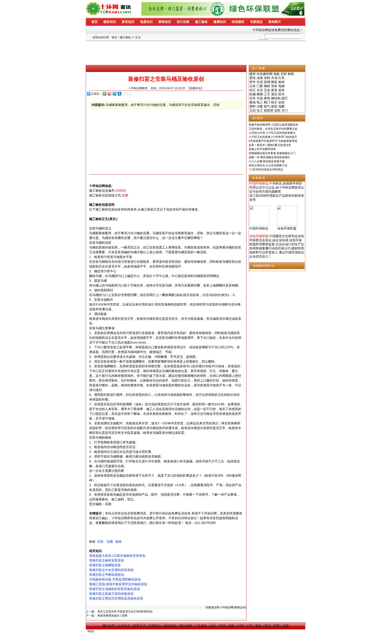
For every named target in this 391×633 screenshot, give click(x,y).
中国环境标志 (258, 228)
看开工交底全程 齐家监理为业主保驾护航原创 (125, 611)
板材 (281, 82)
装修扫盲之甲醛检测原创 (106, 574)
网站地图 (185, 626)
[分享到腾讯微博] (114, 93)
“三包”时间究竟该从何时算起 (266, 169)
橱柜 (291, 74)
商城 (222, 626)
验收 (118, 541)
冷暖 (260, 106)
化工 (260, 110)
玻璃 (267, 82)
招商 (276, 626)
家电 (267, 98)
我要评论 (195, 88)
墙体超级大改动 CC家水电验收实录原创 (117, 555)
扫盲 (100, 541)
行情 (240, 626)
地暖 (281, 106)
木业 (260, 90)
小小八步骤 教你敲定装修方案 (267, 161)
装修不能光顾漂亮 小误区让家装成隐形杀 (273, 124)
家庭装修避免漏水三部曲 (112, 615)
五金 (267, 90)
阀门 (267, 102)
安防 (277, 110)
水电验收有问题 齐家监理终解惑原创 (115, 579)
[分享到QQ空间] (104, 93)
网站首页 (108, 626)
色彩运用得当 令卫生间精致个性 (268, 165)
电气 (267, 106)
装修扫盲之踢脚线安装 (105, 565)
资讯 (267, 626)
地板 (276, 74)
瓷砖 (281, 102)
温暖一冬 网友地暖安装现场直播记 (269, 157)
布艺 (252, 90)
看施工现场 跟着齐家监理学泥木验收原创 (118, 584)
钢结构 (276, 98)
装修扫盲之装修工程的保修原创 (111, 593)
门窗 (260, 86)
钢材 (267, 86)
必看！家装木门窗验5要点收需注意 (270, 145)
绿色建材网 (264, 74)
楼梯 (260, 94)
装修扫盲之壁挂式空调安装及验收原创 (116, 598)
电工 (260, 102)
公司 (249, 626)
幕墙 (252, 102)
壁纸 (252, 78)
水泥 (260, 82)
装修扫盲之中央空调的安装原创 (111, 570)
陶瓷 (274, 82)
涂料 (267, 78)
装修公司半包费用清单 (262, 149)
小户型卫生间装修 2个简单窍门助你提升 (273, 137)
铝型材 (268, 110)
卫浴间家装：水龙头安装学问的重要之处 (273, 128)
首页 (114, 37)
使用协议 (154, 626)
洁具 (252, 86)
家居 (274, 90)
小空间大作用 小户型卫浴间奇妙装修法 (272, 132)
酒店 (274, 94)
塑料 (252, 106)
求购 (231, 626)
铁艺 (274, 102)
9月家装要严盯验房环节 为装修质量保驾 (273, 141)
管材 (274, 86)
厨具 (281, 90)
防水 (281, 94)
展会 (258, 626)
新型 (274, 106)
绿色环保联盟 (286, 228)
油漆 (260, 78)
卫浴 (252, 110)
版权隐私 (170, 626)
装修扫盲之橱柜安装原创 (106, 560)
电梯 (281, 86)
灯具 (281, 78)
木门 (284, 110)
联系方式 (139, 626)
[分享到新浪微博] (109, 93)
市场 (260, 98)
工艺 (267, 94)
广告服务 (201, 626)
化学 (252, 98)
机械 (252, 94)
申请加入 (271, 252)
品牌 (285, 626)
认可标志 (124, 626)
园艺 (284, 98)
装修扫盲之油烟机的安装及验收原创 (114, 589)
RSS (91, 631)
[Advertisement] (195, 53)
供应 (213, 626)
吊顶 (274, 78)
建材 (252, 74)
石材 (284, 74)
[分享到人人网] (119, 93)
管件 (252, 82)
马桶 (109, 541)
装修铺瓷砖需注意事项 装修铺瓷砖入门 (272, 153)
